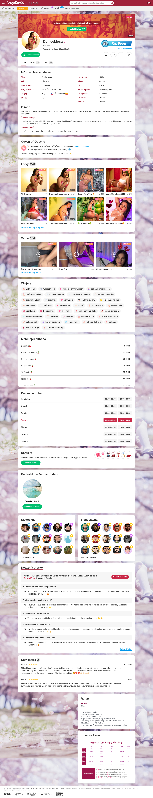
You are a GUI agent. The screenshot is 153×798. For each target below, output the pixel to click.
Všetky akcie (46, 8)
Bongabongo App (72, 8)
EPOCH (50, 788)
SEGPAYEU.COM (59, 788)
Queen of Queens (81, 146)
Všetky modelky (8, 8)
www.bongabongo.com (33, 788)
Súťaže (57, 8)
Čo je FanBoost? (125, 48)
